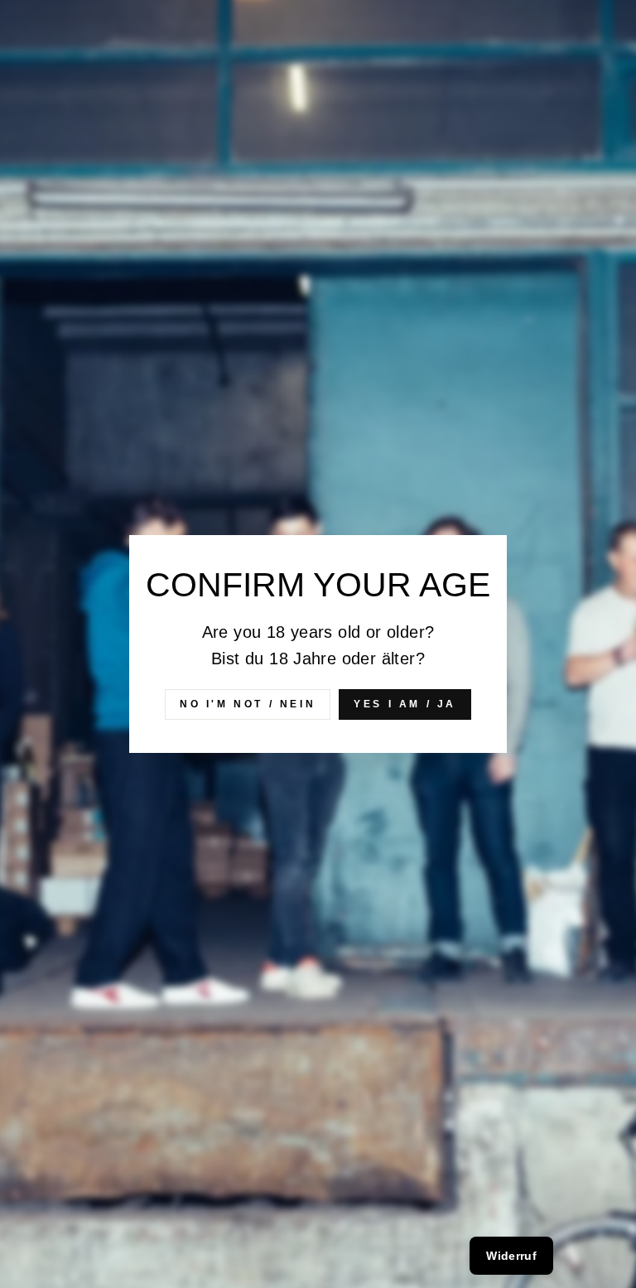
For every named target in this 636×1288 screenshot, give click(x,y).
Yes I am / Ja (405, 704)
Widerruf (511, 1255)
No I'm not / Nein (248, 704)
